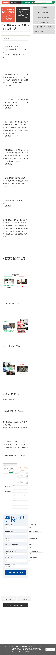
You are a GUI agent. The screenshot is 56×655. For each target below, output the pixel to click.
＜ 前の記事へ (8, 599)
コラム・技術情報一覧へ (15, 605)
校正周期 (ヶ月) (8, 525)
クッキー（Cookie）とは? (24, 651)
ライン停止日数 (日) (10, 557)
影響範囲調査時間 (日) (10, 531)
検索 (23, 456)
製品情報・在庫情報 (43, 17)
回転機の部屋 (43, 8)
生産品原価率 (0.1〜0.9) (10, 551)
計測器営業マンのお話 (43, 12)
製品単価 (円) (8, 538)
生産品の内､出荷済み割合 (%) (12, 544)
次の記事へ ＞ (23, 599)
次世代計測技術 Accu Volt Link (43, 32)
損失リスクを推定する (15, 572)
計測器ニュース (44, 22)
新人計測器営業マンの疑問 (44, 27)
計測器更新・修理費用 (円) (11, 564)
